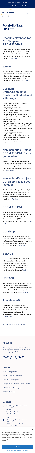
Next (23, 324)
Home (9, 2)
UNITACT (8, 278)
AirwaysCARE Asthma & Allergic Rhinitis (16, 384)
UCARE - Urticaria (9, 392)
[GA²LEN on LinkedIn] (9, 6)
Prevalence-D (11, 300)
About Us (13, 2)
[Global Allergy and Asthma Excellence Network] (8, 13)
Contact (25, 2)
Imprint (26, 450)
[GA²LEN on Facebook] (19, 6)
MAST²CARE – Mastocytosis (12, 388)
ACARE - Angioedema (10, 372)
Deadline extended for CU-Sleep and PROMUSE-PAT (17, 41)
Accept (17, 446)
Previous (7, 324)
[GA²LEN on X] (12, 6)
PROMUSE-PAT (12, 207)
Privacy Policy (20, 450)
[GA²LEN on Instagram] (16, 6)
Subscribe (19, 2)
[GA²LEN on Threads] (25, 6)
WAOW (7, 66)
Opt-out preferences (11, 450)
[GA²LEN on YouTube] (22, 6)
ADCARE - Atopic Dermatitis (12, 376)
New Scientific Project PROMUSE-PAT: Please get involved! (17, 153)
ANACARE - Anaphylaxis (11, 380)
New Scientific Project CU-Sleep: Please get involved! (17, 181)
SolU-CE (8, 253)
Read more (13, 58)
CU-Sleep (9, 231)
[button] (32, 429)
